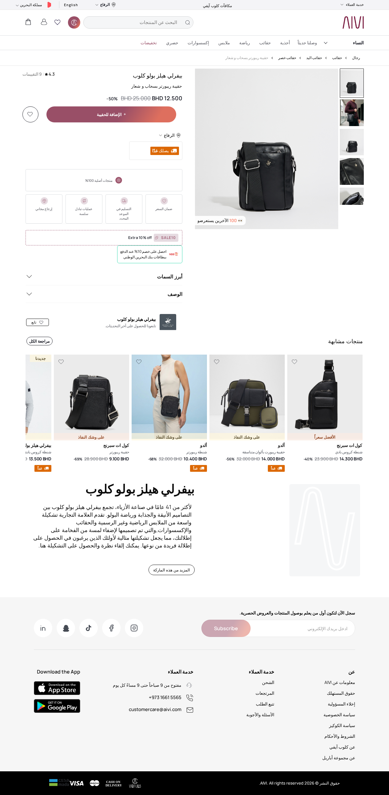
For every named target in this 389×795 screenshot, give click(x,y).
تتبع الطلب (265, 704)
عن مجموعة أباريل (338, 758)
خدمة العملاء (355, 4)
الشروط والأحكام (339, 736)
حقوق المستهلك (341, 693)
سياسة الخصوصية (339, 714)
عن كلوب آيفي (342, 747)
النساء (358, 43)
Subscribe (226, 628)
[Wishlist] (30, 114)
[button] (57, 22)
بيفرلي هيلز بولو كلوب (157, 75)
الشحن (268, 682)
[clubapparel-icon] (74, 22)
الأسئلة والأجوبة (260, 714)
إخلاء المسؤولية (341, 704)
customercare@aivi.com (155, 709)
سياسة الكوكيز (342, 725)
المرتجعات (265, 693)
